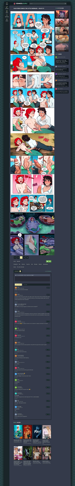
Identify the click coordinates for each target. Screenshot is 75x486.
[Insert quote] (28, 275)
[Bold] (15, 275)
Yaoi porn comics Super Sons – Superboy (62, 71)
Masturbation (45, 264)
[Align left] (20, 275)
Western (6, 8)
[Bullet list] (24, 275)
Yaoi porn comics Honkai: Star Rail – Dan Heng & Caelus (62, 92)
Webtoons (7, 16)
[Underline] (18, 275)
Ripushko (18, 261)
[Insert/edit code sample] (30, 275)
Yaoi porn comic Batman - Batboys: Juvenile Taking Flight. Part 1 (62, 86)
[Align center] (21, 275)
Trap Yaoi (28, 264)
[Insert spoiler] (31, 275)
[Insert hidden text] (32, 275)
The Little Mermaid (20, 267)
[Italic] (17, 275)
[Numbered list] (25, 275)
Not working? (48, 271)
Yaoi (19, 264)
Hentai (7, 12)
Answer (16, 292)
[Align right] (22, 275)
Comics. (21, 4)
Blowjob (35, 264)
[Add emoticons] (27, 275)
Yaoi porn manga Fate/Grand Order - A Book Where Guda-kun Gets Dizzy (62, 77)
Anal (32, 264)
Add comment (18, 284)
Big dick (40, 264)
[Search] (65, 4)
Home (7, 4)
